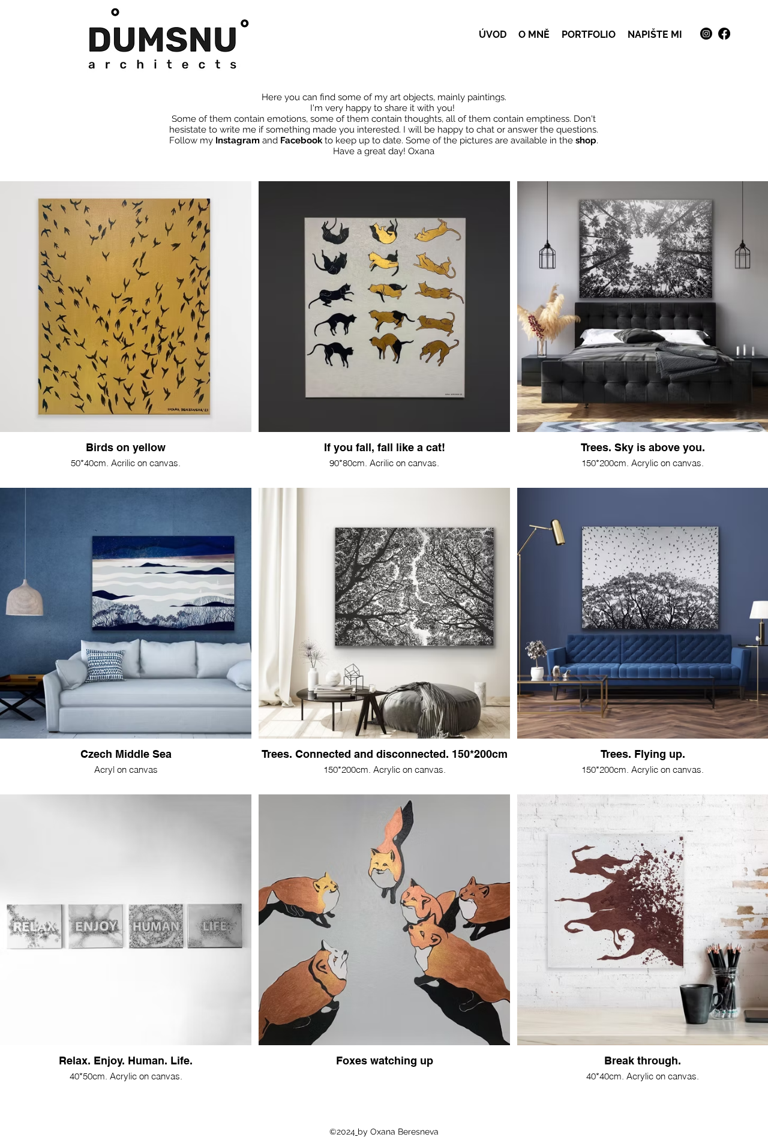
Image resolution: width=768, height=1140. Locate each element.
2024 (346, 1131)
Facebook (301, 140)
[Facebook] (724, 34)
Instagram (237, 140)
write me (238, 129)
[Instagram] (706, 34)
